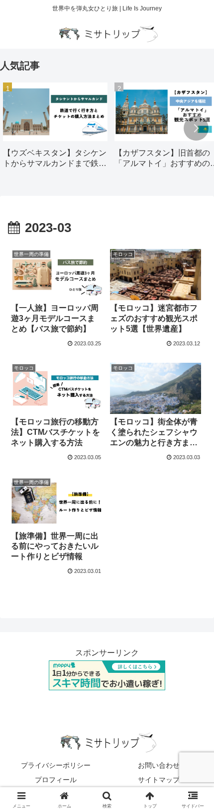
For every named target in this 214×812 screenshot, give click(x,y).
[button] (196, 128)
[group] (55, 129)
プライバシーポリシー (56, 765)
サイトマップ (159, 780)
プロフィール (56, 780)
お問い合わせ (159, 765)
